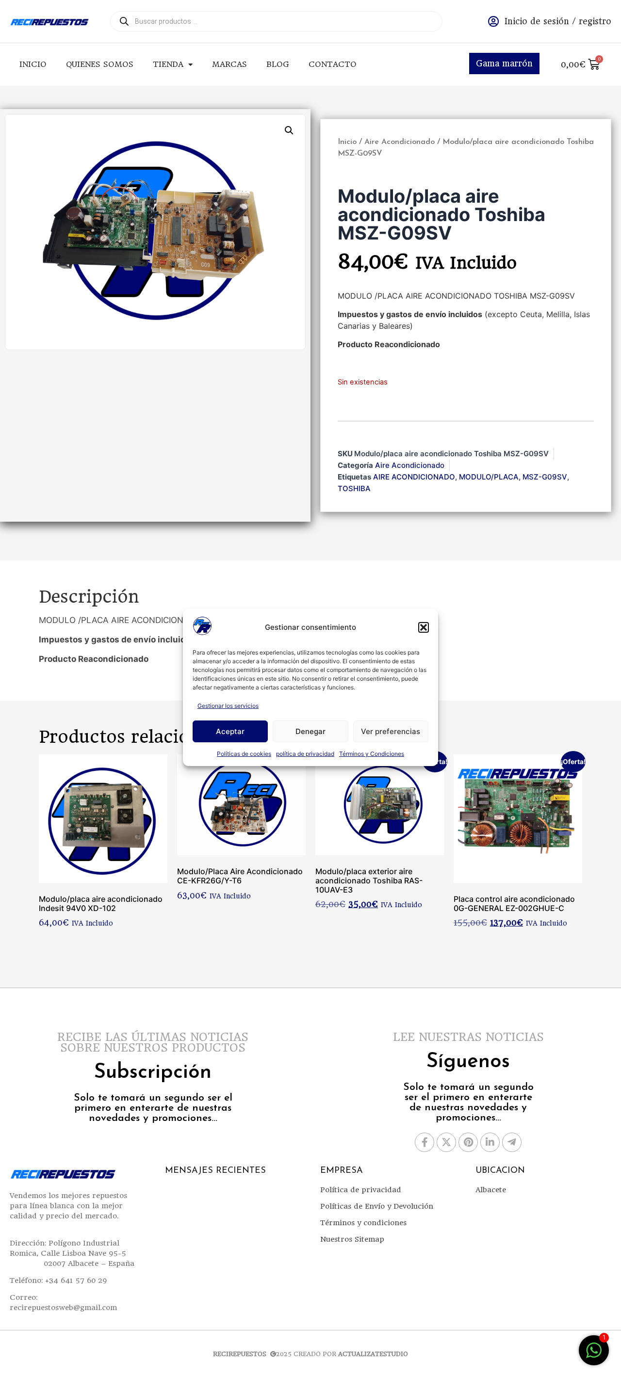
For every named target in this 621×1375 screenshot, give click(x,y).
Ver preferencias (390, 731)
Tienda (168, 64)
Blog (277, 64)
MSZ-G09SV (545, 476)
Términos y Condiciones (371, 753)
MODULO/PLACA (489, 476)
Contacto (333, 64)
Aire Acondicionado (399, 142)
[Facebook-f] (424, 1142)
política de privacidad (305, 753)
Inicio (33, 64)
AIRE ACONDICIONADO (414, 476)
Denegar (310, 731)
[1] (594, 1355)
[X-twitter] (446, 1142)
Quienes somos (99, 64)
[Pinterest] (468, 1142)
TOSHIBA (354, 488)
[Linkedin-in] (490, 1142)
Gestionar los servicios (228, 705)
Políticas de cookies (244, 753)
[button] (423, 627)
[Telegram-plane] (512, 1142)
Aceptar (230, 731)
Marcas (229, 64)
